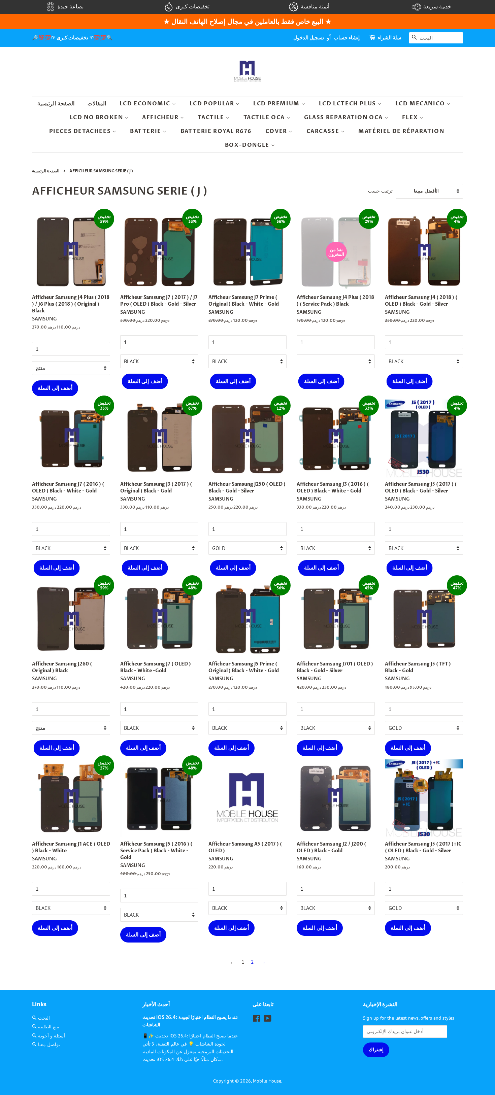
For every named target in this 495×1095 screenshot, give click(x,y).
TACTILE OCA (265, 117)
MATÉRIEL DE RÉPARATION (401, 131)
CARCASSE (323, 131)
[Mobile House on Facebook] (256, 1020)
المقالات (97, 103)
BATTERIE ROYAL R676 (216, 131)
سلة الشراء (389, 37)
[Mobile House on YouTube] (267, 1020)
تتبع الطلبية (48, 1027)
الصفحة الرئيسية (55, 103)
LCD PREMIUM (277, 103)
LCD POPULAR (213, 103)
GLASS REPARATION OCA (344, 117)
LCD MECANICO (421, 103)
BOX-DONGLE (248, 145)
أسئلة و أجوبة (51, 1036)
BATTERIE (146, 131)
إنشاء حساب (347, 37)
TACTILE (212, 117)
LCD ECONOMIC (146, 103)
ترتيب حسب (380, 190)
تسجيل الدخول (308, 37)
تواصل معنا (49, 1044)
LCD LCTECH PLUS (348, 103)
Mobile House (267, 1081)
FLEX (411, 117)
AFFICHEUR (161, 117)
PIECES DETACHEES (80, 131)
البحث (44, 1018)
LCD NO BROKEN (97, 117)
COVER (277, 131)
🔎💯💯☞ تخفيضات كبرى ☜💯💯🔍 (72, 37)
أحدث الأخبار (156, 1004)
